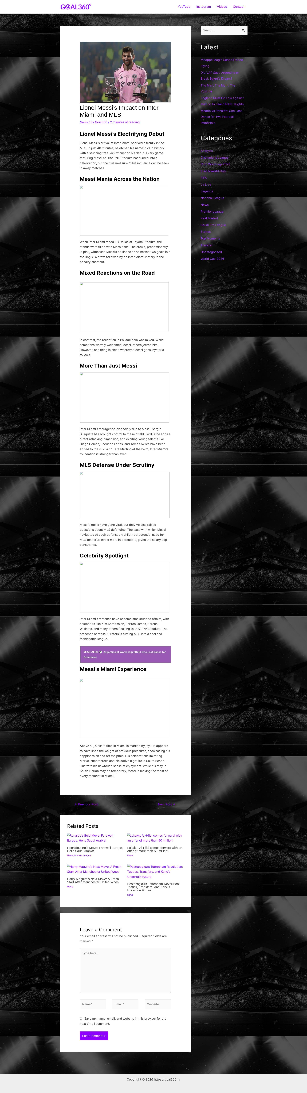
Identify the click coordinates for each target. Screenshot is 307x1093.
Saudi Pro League (213, 225)
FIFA (204, 178)
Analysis (207, 151)
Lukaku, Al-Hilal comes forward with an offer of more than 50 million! (154, 849)
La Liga (206, 184)
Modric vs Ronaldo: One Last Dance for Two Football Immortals (221, 117)
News (84, 122)
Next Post (167, 804)
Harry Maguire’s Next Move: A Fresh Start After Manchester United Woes (93, 880)
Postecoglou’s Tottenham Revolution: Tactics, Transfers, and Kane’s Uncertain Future (153, 887)
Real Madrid (209, 218)
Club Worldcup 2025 (215, 164)
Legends (207, 191)
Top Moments (210, 238)
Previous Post (86, 804)
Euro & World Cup (213, 171)
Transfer (207, 245)
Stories (206, 232)
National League (212, 198)
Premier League (82, 855)
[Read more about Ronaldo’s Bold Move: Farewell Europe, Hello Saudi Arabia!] (95, 838)
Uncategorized (211, 252)
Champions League (214, 157)
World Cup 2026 (212, 259)
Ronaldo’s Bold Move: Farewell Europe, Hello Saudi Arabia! (95, 849)
